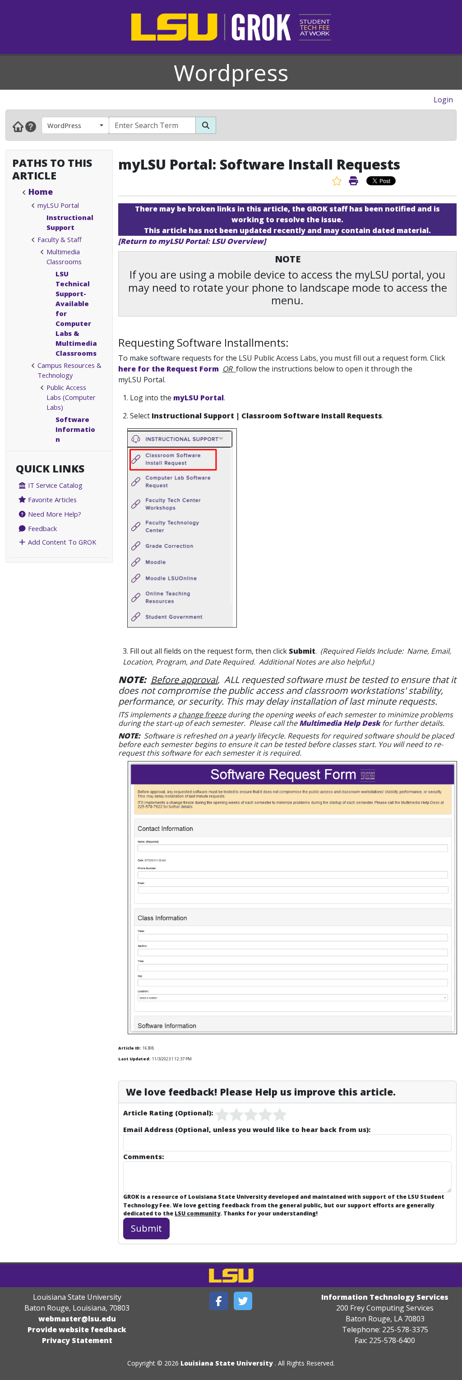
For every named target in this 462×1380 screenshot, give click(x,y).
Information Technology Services (384, 1297)
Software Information (75, 429)
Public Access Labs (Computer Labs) (71, 397)
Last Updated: (134, 1059)
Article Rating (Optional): (168, 1112)
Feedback (41, 528)
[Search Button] (205, 125)
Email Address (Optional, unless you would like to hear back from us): (246, 1129)
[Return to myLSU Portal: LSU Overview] (192, 241)
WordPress (64, 125)
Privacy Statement (77, 1340)
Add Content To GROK (61, 541)
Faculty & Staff (59, 239)
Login (443, 100)
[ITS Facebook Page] (218, 1301)
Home (40, 191)
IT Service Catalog (54, 485)
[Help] (30, 126)
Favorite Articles (51, 499)
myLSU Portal (58, 205)
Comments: (143, 1156)
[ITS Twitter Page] (243, 1301)
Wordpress (231, 72)
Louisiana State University (226, 1363)
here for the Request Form (168, 369)
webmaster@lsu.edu (77, 1319)
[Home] (18, 126)
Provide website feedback (77, 1329)
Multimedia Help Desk (340, 723)
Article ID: (129, 1048)
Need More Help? (53, 513)
